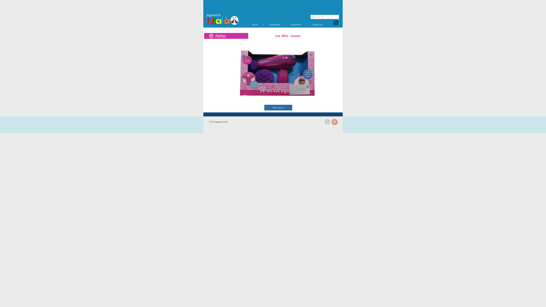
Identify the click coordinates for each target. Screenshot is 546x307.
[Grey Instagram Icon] (327, 122)
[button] (274, 25)
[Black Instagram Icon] (336, 23)
